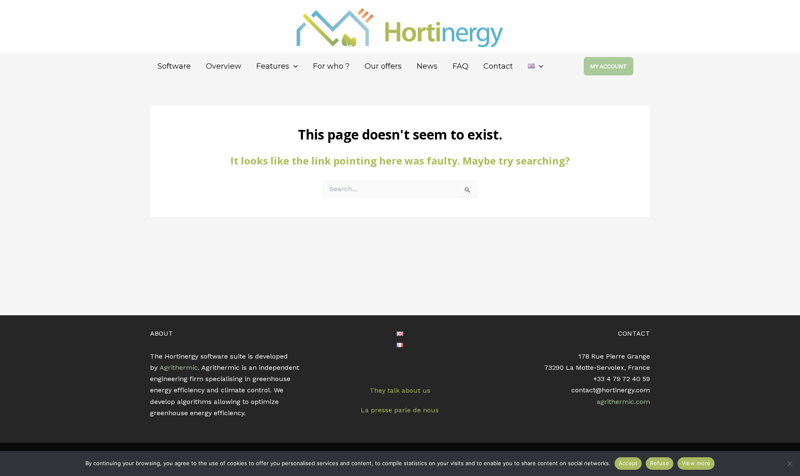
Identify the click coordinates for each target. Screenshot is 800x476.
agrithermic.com (623, 402)
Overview (223, 66)
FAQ (460, 66)
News (427, 66)
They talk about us (400, 390)
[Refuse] (789, 463)
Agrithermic (179, 367)
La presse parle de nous (400, 410)
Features (272, 66)
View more (696, 463)
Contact (498, 66)
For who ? (331, 66)
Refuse (659, 463)
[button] (293, 66)
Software (174, 66)
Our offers (383, 66)
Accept (628, 463)
